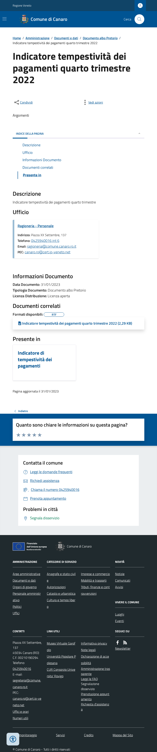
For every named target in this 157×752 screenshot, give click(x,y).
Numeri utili (20, 718)
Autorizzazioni (56, 586)
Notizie (119, 573)
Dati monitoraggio (25, 735)
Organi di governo (25, 586)
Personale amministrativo (27, 596)
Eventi (119, 620)
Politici (17, 606)
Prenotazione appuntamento (95, 697)
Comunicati (122, 580)
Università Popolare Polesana (61, 659)
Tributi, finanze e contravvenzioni (95, 590)
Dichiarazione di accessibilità (95, 659)
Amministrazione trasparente (95, 671)
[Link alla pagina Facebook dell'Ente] (117, 642)
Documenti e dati (66, 38)
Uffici (16, 613)
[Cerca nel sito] (137, 19)
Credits (88, 735)
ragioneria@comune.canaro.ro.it (51, 246)
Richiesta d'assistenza (95, 707)
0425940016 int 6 (45, 240)
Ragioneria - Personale (36, 226)
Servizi (60, 735)
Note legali (88, 649)
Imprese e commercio (95, 573)
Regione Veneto (22, 5)
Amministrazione (37, 38)
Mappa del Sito (123, 735)
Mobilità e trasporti (94, 580)
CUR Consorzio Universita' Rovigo (61, 672)
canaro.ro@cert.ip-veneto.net (47, 252)
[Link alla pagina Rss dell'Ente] (125, 642)
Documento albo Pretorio (100, 38)
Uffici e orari (21, 711)
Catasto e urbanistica (61, 593)
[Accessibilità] (13, 739)
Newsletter (122, 648)
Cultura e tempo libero (61, 603)
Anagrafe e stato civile (61, 577)
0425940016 (22, 668)
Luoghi (119, 614)
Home (17, 38)
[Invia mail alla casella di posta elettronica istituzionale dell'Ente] (27, 683)
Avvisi (119, 586)
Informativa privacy (94, 643)
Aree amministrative (26, 573)
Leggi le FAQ (89, 678)
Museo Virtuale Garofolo (61, 646)
